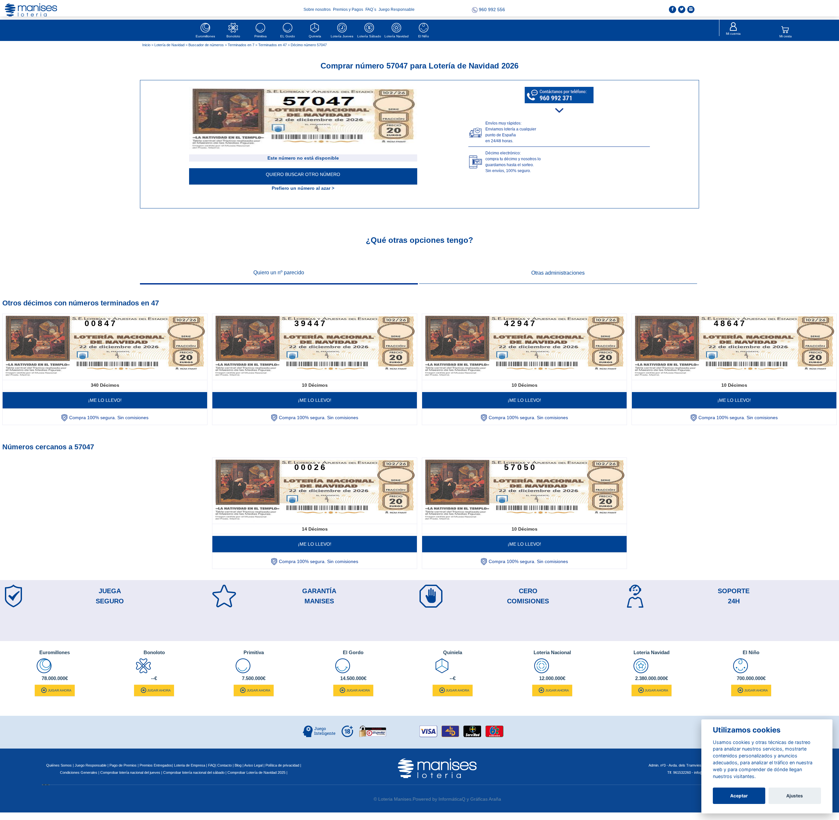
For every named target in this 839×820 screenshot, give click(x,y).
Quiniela (315, 36)
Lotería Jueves (342, 36)
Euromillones (205, 36)
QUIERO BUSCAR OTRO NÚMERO (303, 174)
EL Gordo (287, 36)
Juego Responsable (397, 9)
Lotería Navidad (396, 36)
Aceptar (739, 795)
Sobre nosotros (317, 9)
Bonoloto (233, 36)
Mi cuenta (733, 33)
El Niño (423, 36)
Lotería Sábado (369, 36)
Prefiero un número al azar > (303, 188)
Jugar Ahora (59, 690)
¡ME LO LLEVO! (105, 400)
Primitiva (260, 36)
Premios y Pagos (348, 9)
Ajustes (794, 795)
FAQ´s (371, 9)
